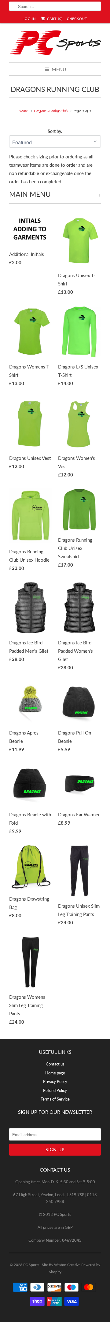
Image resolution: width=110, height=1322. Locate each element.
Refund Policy (55, 1090)
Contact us (55, 1063)
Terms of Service (55, 1099)
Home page (55, 1072)
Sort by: (55, 131)
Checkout (77, 19)
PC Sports (31, 1264)
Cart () (54, 19)
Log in (29, 19)
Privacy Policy (55, 1081)
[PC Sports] (55, 42)
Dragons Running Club (55, 89)
